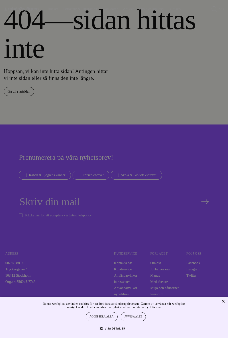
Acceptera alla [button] (101, 316)
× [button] (223, 301)
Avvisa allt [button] (133, 316)
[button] (114, 328)
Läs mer (167, 307)
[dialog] (114, 169)
